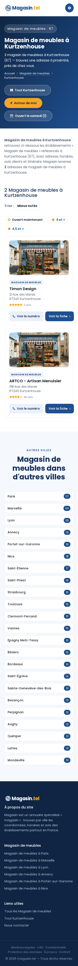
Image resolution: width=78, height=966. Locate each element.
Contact (64, 952)
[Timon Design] (39, 257)
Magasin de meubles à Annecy (28, 874)
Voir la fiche (58, 316)
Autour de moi (25, 103)
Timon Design (22, 288)
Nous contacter (16, 925)
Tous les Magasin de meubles (27, 911)
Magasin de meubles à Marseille (29, 860)
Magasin (26, 8)
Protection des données (25, 952)
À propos (50, 952)
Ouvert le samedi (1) (31, 116)
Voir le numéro (28, 316)
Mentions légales (23, 947)
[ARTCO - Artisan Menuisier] (39, 350)
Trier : (9, 206)
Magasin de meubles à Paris (26, 853)
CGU (40, 947)
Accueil (9, 73)
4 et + (60, 220)
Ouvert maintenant (27, 220)
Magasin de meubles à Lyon (26, 867)
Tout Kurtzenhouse (30, 90)
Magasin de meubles (35, 73)
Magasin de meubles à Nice (26, 888)
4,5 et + (18, 229)
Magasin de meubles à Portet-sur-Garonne (38, 881)
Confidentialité (55, 947)
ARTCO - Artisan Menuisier (35, 381)
